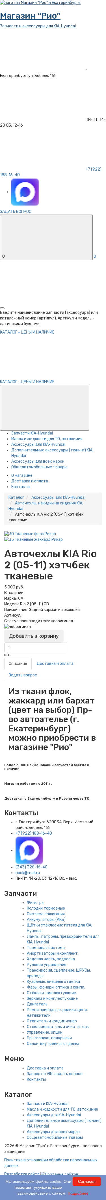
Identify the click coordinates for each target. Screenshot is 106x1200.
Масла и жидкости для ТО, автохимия (46, 438)
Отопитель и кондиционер (52, 1021)
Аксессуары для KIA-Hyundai (38, 444)
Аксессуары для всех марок (37, 461)
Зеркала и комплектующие (52, 998)
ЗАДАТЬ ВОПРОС (15, 211)
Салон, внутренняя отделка (53, 1043)
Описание (18, 663)
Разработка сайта (22, 1174)
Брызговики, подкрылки (49, 1038)
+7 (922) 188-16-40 (34, 833)
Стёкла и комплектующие (51, 993)
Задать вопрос (23, 675)
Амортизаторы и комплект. (53, 953)
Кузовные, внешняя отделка (53, 981)
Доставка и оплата (29, 481)
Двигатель (37, 1004)
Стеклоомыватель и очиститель (58, 1026)
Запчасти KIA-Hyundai (32, 433)
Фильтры (35, 902)
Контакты (20, 486)
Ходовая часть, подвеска (51, 959)
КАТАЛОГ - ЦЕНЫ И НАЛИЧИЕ (27, 382)
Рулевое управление (46, 964)
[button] (44, 408)
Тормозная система (46, 947)
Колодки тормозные (46, 908)
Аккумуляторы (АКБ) (46, 919)
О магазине (22, 475)
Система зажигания (46, 914)
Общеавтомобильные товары (39, 467)
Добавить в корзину (34, 636)
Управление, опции (44, 1032)
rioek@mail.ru (28, 872)
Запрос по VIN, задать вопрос (55, 1073)
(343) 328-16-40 (31, 867)
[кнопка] (2, 308)
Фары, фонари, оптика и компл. (56, 987)
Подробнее (78, 1193)
